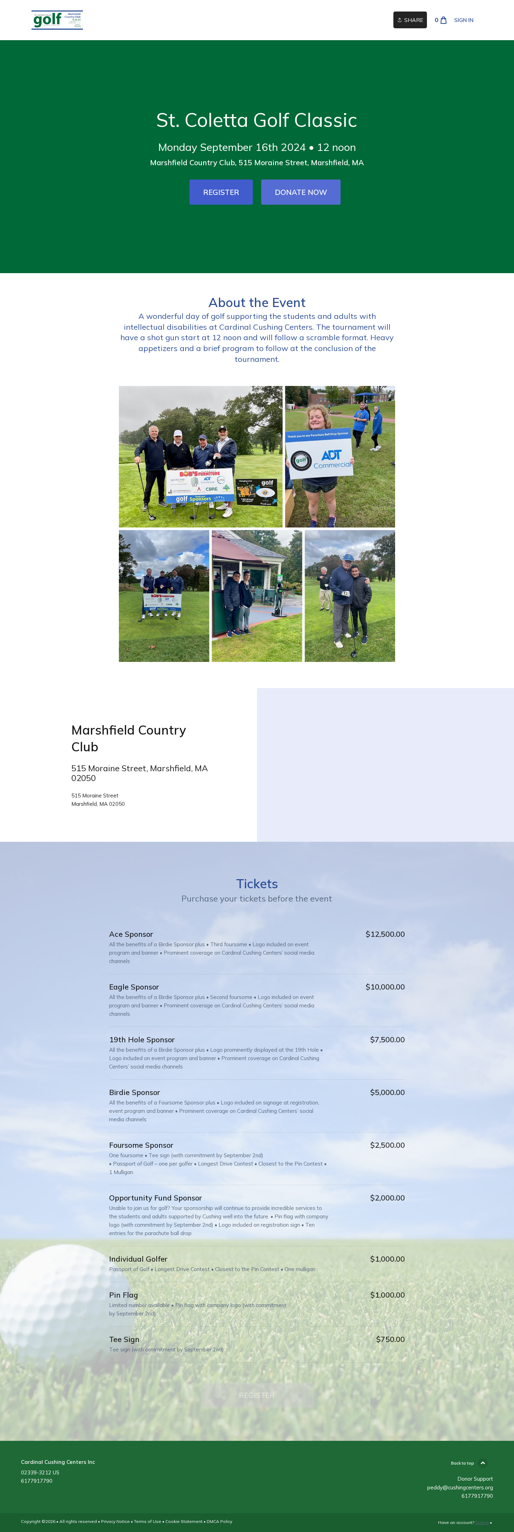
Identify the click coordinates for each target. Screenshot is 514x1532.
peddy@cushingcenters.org (460, 1487)
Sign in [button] (463, 20)
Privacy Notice (115, 1521)
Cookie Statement (183, 1521)
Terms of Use (147, 1521)
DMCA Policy (219, 1521)
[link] (57, 20)
